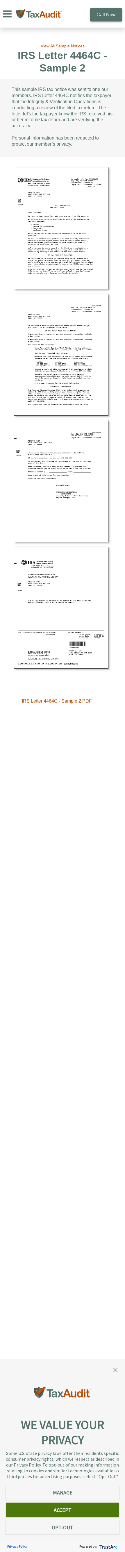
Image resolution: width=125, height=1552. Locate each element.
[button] (115, 1369)
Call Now (106, 14)
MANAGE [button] (62, 1492)
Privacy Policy (17, 1546)
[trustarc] (108, 1546)
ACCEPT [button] (63, 1510)
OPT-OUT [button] (62, 1527)
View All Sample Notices (63, 46)
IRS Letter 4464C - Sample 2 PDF (57, 701)
